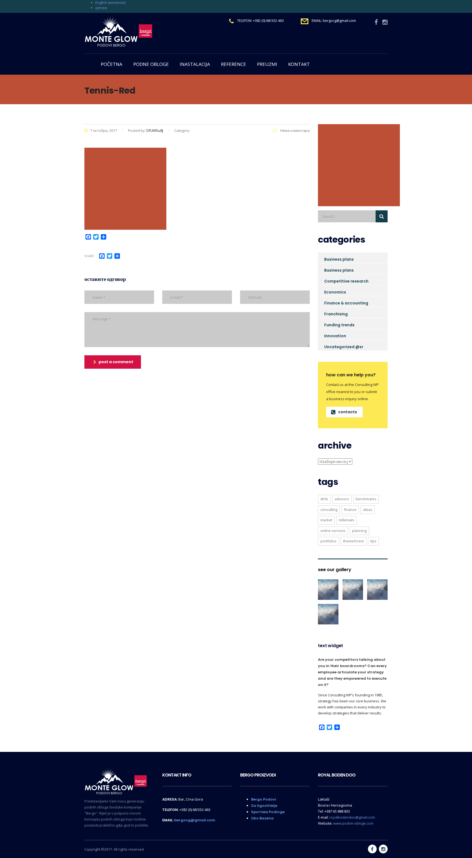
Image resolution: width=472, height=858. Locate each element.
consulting (328, 509)
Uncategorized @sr (343, 347)
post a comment (116, 362)
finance (350, 509)
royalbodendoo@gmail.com (352, 817)
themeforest (353, 541)
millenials (346, 519)
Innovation (335, 336)
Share (89, 256)
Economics (335, 292)
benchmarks (366, 498)
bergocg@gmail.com (194, 820)
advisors (342, 498)
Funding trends (339, 325)
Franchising (336, 314)
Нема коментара (294, 130)
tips (373, 541)
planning (359, 530)
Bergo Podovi (263, 799)
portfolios (328, 541)
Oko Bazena (262, 818)
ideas (367, 509)
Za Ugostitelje (264, 805)
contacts (347, 412)
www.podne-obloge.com (353, 823)
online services (333, 530)
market (326, 519)
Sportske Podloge (268, 812)
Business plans (339, 259)
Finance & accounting (346, 303)
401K (324, 498)
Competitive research (346, 281)
